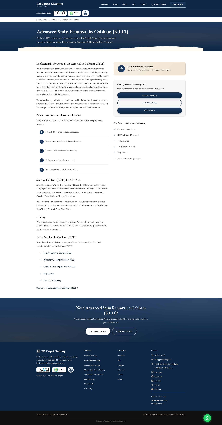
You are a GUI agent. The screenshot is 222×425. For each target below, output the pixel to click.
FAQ (133, 4)
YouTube (158, 389)
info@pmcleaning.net (163, 359)
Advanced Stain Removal (93, 374)
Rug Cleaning (48, 273)
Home (38, 20)
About (124, 4)
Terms (120, 374)
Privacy (120, 379)
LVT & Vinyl (88, 388)
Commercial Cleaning (92, 365)
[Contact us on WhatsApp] (207, 418)
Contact (143, 4)
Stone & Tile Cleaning (52, 280)
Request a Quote (149, 95)
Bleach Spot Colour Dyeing (94, 369)
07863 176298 (160, 4)
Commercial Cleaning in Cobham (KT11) (59, 266)
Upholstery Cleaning (92, 360)
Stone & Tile (89, 384)
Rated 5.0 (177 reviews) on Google (49, 375)
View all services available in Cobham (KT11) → (57, 287)
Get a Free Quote (98, 331)
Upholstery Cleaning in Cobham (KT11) (59, 259)
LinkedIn (158, 381)
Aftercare (121, 369)
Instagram (158, 372)
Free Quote (177, 4)
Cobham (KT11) (54, 20)
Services (104, 4)
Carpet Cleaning (90, 355)
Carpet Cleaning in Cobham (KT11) (57, 252)
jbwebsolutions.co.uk (119, 421)
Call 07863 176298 (124, 331)
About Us (121, 355)
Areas (115, 4)
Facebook (158, 376)
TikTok (157, 385)
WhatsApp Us (149, 110)
